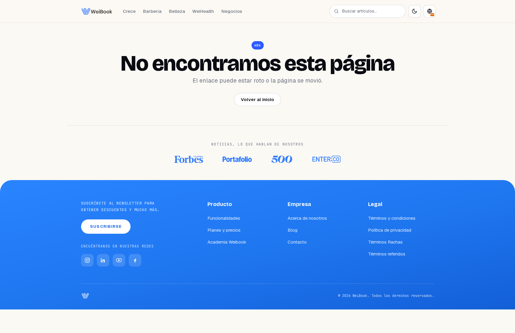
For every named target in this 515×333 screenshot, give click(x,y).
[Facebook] (135, 260)
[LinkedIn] (103, 260)
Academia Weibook (226, 242)
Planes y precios (224, 230)
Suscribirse (106, 226)
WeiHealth (203, 11)
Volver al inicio (257, 99)
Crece (129, 11)
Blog (292, 230)
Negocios (231, 11)
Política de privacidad (389, 230)
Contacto (297, 242)
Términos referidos (386, 254)
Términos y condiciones (391, 218)
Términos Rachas (385, 242)
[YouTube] (119, 260)
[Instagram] (87, 260)
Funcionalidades (223, 218)
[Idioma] (429, 11)
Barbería (152, 11)
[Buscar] (336, 11)
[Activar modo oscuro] (414, 11)
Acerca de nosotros (307, 218)
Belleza (177, 11)
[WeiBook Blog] (96, 11)
